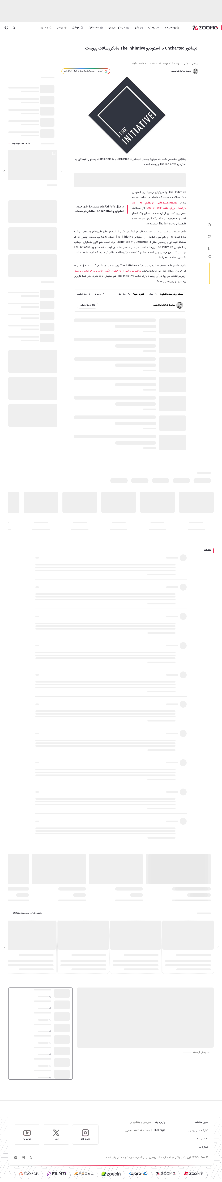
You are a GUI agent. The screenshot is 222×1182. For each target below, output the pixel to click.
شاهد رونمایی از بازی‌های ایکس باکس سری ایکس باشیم (108, 271)
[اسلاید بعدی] (4, 171)
